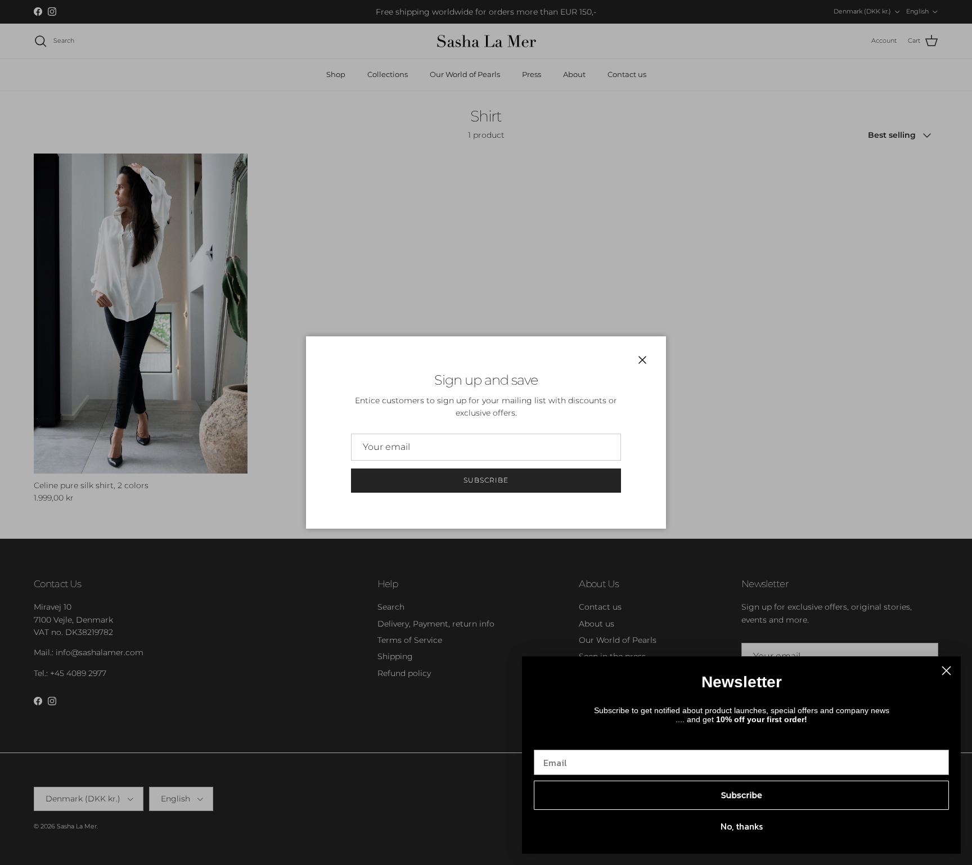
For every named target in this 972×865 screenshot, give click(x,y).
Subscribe (486, 480)
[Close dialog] (946, 671)
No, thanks (742, 826)
